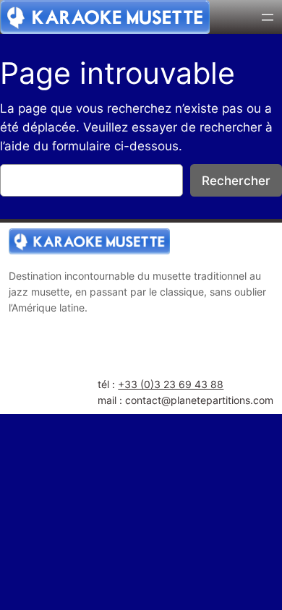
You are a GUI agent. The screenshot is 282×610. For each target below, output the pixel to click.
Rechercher (236, 180)
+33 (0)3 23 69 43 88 (170, 384)
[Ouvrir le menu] (267, 17)
